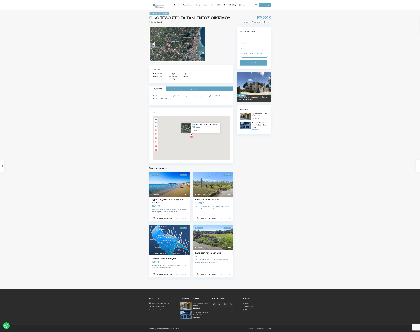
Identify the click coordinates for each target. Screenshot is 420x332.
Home (176, 5)
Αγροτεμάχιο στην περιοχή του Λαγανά (167, 201)
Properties (187, 5)
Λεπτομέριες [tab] (191, 89)
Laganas (156, 194)
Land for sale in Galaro (207, 199)
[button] (192, 135)
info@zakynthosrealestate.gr (162, 310)
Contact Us (208, 5)
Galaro (199, 194)
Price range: (244, 53)
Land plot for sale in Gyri (208, 252)
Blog (198, 5)
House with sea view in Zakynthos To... (259, 125)
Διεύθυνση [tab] (174, 89)
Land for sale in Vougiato (164, 258)
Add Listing (264, 5)
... (178, 212)
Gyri (198, 248)
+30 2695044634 (158, 307)
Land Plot (154, 13)
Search (253, 63)
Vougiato (156, 253)
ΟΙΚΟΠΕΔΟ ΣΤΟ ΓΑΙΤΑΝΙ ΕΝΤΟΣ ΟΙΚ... (204, 126)
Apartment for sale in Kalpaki (259, 115)
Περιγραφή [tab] (157, 89)
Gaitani (159, 22)
